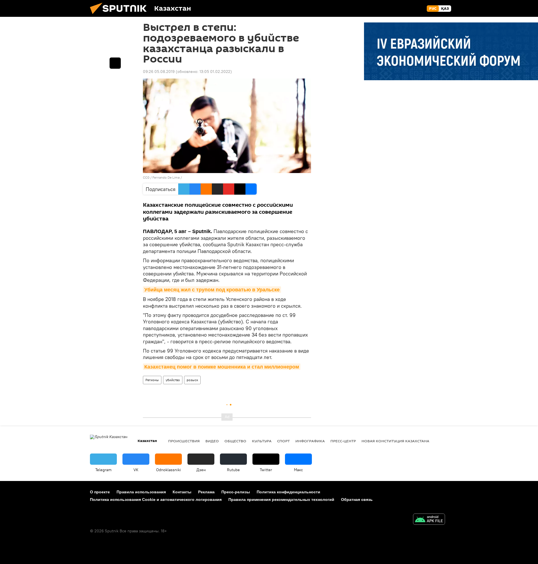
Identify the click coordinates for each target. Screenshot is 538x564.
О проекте (100, 492)
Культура (262, 440)
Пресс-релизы (235, 492)
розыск (192, 380)
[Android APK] (429, 520)
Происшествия (184, 440)
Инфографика (310, 440)
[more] (115, 63)
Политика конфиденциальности (288, 492)
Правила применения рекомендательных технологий (281, 499)
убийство (173, 380)
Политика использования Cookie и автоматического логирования (156, 499)
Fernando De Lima (166, 177)
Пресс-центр (343, 440)
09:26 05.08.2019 (159, 71)
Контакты (182, 492)
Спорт (283, 440)
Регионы (152, 380)
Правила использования (141, 492)
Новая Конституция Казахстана (395, 440)
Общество (235, 440)
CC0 (146, 177)
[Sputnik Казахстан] (120, 15)
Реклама (206, 492)
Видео (212, 440)
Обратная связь (357, 499)
